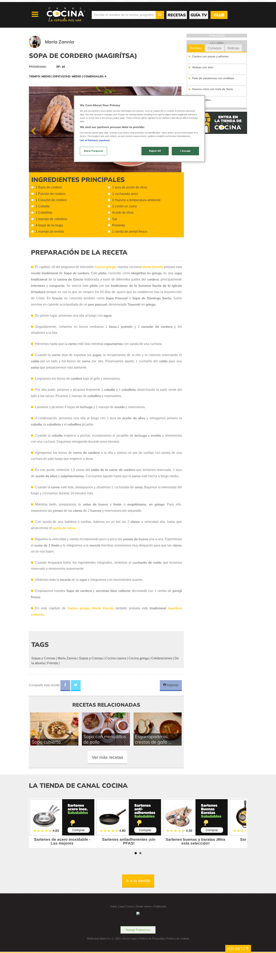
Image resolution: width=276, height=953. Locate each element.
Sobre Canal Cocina (121, 906)
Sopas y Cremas (43, 658)
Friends (52, 663)
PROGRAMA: (38, 66)
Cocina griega (139, 658)
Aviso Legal (130, 938)
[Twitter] (76, 685)
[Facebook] (65, 685)
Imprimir (172, 685)
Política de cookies (178, 938)
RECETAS (177, 15)
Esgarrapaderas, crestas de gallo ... (153, 739)
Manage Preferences (138, 929)
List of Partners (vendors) (95, 140)
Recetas (196, 48)
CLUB (219, 15)
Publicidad (160, 906)
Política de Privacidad (151, 938)
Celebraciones (161, 658)
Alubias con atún (202, 67)
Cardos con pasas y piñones (210, 56)
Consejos (214, 48)
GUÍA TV (199, 15)
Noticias (233, 48)
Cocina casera (115, 658)
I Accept (185, 150)
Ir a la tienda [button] (138, 880)
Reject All (155, 150)
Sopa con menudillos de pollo (104, 739)
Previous (35, 130)
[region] (139, 128)
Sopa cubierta (46, 742)
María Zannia (67, 658)
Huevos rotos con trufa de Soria (212, 89)
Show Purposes (93, 150)
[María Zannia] (56, 46)
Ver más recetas (107, 757)
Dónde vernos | (145, 906)
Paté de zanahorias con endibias (213, 78)
